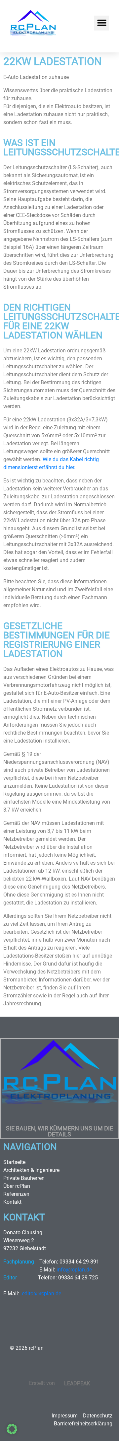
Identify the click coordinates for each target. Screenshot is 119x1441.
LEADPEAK (76, 1383)
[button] (101, 23)
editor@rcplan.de (41, 1293)
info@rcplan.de (74, 1269)
